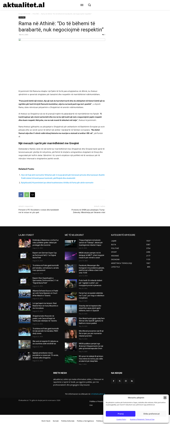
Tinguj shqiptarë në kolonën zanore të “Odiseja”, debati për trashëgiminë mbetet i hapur (91, 242)
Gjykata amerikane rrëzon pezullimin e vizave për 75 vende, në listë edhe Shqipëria (45, 355)
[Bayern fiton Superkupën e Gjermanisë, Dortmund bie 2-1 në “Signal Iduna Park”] (25, 281)
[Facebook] (21, 194)
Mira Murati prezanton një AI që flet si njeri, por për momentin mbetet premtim (91, 333)
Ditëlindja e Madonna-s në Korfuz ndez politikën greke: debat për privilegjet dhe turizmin (46, 242)
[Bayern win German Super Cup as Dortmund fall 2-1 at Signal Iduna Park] (25, 256)
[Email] (32, 194)
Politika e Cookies (103, 421)
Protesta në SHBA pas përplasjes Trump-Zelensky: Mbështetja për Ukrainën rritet (88, 211)
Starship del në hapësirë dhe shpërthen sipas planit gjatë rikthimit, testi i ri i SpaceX (90, 308)
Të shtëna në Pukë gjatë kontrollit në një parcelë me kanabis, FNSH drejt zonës (46, 331)
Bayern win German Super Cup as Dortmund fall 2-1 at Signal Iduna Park (45, 255)
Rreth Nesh (46, 421)
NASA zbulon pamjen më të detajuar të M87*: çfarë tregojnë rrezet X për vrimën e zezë (91, 255)
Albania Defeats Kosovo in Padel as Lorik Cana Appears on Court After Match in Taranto (45, 293)
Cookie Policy (121, 419)
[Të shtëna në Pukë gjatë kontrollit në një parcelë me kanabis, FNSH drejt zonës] (25, 331)
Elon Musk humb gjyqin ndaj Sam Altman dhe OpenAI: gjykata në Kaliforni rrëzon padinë (92, 320)
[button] (165, 397)
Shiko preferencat (151, 414)
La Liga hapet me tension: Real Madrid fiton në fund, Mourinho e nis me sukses (45, 305)
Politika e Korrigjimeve (85, 421)
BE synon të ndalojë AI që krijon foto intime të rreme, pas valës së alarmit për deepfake (91, 358)
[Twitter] (119, 381)
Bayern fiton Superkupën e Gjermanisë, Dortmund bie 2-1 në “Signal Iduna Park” (45, 280)
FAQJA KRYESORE (24, 14)
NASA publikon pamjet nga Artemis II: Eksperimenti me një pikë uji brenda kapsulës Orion (91, 346)
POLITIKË (36, 14)
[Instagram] (125, 381)
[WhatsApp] (26, 194)
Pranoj (121, 414)
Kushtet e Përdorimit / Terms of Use (142, 419)
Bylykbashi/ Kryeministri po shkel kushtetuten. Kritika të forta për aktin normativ (57, 182)
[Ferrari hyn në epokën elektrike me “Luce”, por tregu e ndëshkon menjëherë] (71, 296)
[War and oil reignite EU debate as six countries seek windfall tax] (25, 344)
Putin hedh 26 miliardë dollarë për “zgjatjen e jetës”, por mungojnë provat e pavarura (90, 282)
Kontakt (56, 421)
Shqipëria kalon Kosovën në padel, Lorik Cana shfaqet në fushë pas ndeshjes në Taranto (45, 318)
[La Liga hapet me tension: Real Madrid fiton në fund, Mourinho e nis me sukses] (25, 306)
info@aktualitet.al (98, 394)
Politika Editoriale (67, 421)
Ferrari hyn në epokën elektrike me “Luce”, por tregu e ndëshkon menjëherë (91, 295)
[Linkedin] (132, 381)
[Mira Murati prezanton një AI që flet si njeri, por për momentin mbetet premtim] (71, 334)
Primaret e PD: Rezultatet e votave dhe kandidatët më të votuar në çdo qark (39, 211)
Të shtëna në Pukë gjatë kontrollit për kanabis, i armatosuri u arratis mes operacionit (46, 267)
